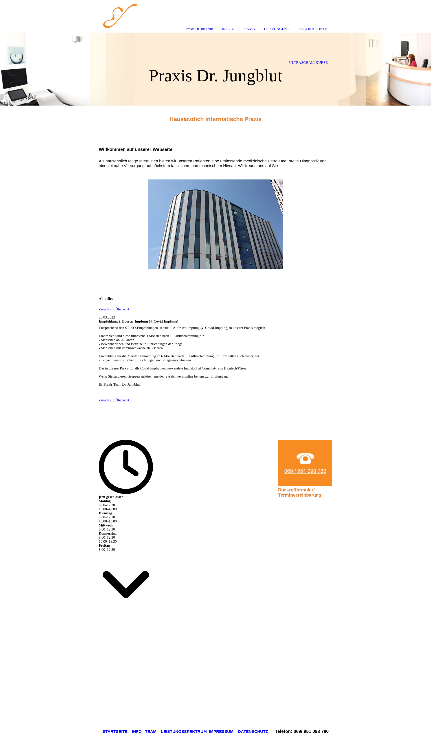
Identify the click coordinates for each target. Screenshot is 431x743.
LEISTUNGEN (275, 29)
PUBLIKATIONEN (313, 29)
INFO (137, 731)
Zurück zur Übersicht (114, 309)
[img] (215, 69)
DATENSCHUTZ (253, 731)
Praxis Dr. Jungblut (199, 29)
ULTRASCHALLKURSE (308, 62)
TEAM (150, 731)
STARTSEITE (115, 731)
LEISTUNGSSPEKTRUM (184, 731)
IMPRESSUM (221, 731)
